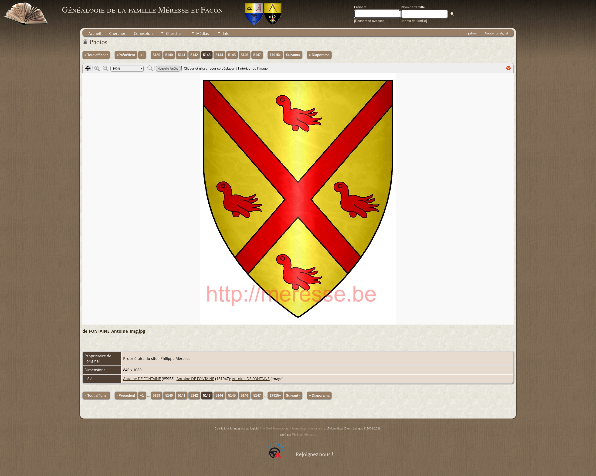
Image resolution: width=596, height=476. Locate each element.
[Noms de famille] (414, 21)
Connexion (143, 33)
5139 (156, 55)
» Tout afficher (96, 55)
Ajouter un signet (496, 33)
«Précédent (126, 55)
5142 (194, 55)
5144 (219, 55)
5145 (232, 55)
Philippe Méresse (303, 434)
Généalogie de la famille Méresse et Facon (142, 9)
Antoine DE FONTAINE (142, 378)
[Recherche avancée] (370, 21)
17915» (275, 55)
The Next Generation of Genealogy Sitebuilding (291, 428)
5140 (169, 55)
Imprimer (470, 33)
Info (226, 33)
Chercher (117, 33)
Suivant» (293, 55)
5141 (181, 55)
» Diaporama (319, 55)
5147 (257, 55)
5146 (244, 55)
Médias (202, 33)
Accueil (94, 33)
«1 (142, 55)
